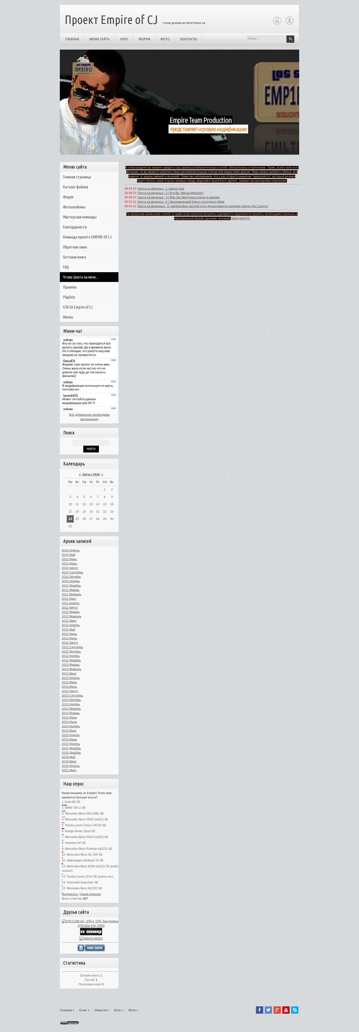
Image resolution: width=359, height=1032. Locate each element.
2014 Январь (71, 713)
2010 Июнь (69, 559)
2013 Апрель (71, 678)
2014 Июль (69, 722)
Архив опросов (90, 894)
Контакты (188, 39)
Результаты (70, 894)
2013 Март (69, 673)
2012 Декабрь (71, 660)
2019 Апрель (71, 766)
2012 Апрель (71, 625)
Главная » (67, 1010)
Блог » (119, 1010)
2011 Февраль (71, 594)
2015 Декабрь (71, 748)
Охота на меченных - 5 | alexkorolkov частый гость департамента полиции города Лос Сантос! (202, 206)
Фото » (133, 1010)
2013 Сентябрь (72, 695)
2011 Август (70, 607)
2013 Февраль (71, 669)
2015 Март (69, 730)
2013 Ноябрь (71, 704)
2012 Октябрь (71, 651)
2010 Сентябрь (72, 572)
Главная (72, 39)
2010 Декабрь (71, 585)
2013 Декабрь (71, 708)
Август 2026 (91, 474)
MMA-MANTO (241, 218)
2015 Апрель (71, 735)
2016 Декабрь (71, 752)
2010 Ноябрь (71, 581)
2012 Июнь (69, 634)
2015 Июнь (69, 739)
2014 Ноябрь (71, 726)
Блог (124, 39)
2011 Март (69, 599)
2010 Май (68, 555)
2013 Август (70, 691)
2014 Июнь (69, 717)
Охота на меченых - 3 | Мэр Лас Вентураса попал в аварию (179, 197)
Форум (144, 39)
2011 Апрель (70, 603)
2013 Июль (69, 686)
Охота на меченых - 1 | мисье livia (161, 188)
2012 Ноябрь (71, 656)
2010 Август (70, 568)
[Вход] (277, 24)
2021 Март (69, 770)
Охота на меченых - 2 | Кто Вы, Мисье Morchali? (171, 193)
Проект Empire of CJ (111, 19)
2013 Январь (71, 664)
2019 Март (69, 761)
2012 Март (69, 621)
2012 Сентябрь (72, 647)
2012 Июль (69, 638)
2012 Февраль (71, 616)
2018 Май (68, 757)
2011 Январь (70, 590)
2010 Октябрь (71, 577)
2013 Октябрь (71, 700)
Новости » (102, 1010)
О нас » (84, 1010)
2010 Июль (69, 563)
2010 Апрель (71, 550)
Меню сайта (99, 39)
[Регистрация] (289, 24)
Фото (164, 39)
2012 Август (70, 643)
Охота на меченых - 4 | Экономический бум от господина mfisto (180, 202)
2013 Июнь (69, 682)
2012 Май (68, 629)
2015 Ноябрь (71, 744)
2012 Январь (71, 612)
